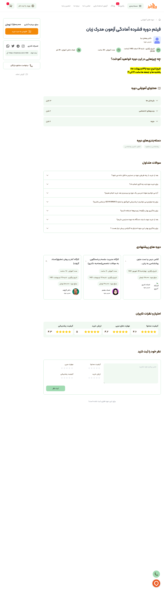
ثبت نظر (56, 388)
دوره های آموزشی (147, 19)
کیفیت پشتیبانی (66, 374)
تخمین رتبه (66, 6)
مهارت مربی (69, 364)
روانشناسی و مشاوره (152, 146)
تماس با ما (86, 6)
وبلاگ (113, 6)
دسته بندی (133, 6)
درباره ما (76, 6)
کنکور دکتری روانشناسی (132, 146)
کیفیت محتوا (95, 364)
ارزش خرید (96, 374)
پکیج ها (121, 6)
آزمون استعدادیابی (100, 6)
